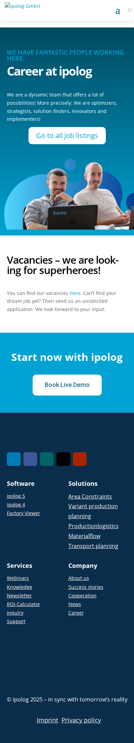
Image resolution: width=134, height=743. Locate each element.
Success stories (85, 587)
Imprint (47, 720)
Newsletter (19, 595)
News (74, 604)
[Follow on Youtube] (80, 459)
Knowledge (19, 587)
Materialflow (84, 536)
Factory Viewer (23, 513)
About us (78, 578)
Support (16, 621)
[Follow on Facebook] (30, 459)
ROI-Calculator (23, 604)
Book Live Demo (67, 384)
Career (76, 612)
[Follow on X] (63, 459)
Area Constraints (90, 496)
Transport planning (93, 546)
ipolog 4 (16, 504)
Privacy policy (81, 720)
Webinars (18, 578)
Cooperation (82, 595)
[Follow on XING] (47, 459)
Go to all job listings (67, 135)
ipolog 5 (16, 496)
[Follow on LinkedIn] (14, 459)
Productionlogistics (93, 526)
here (75, 293)
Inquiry (15, 612)
